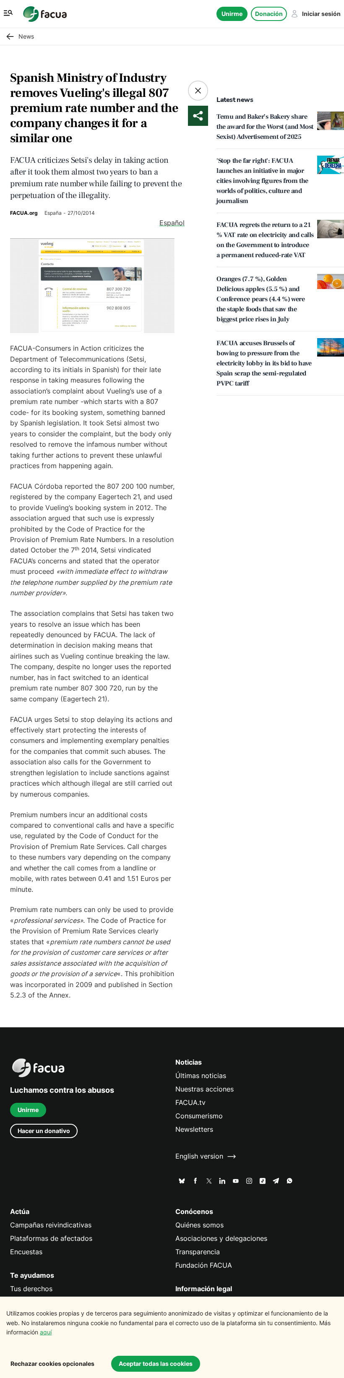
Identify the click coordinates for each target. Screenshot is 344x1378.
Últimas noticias (200, 1076)
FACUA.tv (190, 1103)
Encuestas (26, 1252)
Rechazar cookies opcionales (52, 1363)
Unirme (232, 13)
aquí (46, 1332)
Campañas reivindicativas (50, 1225)
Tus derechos (31, 1289)
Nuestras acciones (204, 1089)
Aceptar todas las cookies (156, 1363)
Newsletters (194, 1129)
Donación (269, 13)
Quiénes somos (199, 1225)
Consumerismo (199, 1116)
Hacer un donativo (44, 1130)
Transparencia (197, 1252)
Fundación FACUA (203, 1265)
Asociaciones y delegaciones (221, 1239)
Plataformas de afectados (51, 1239)
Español (172, 223)
